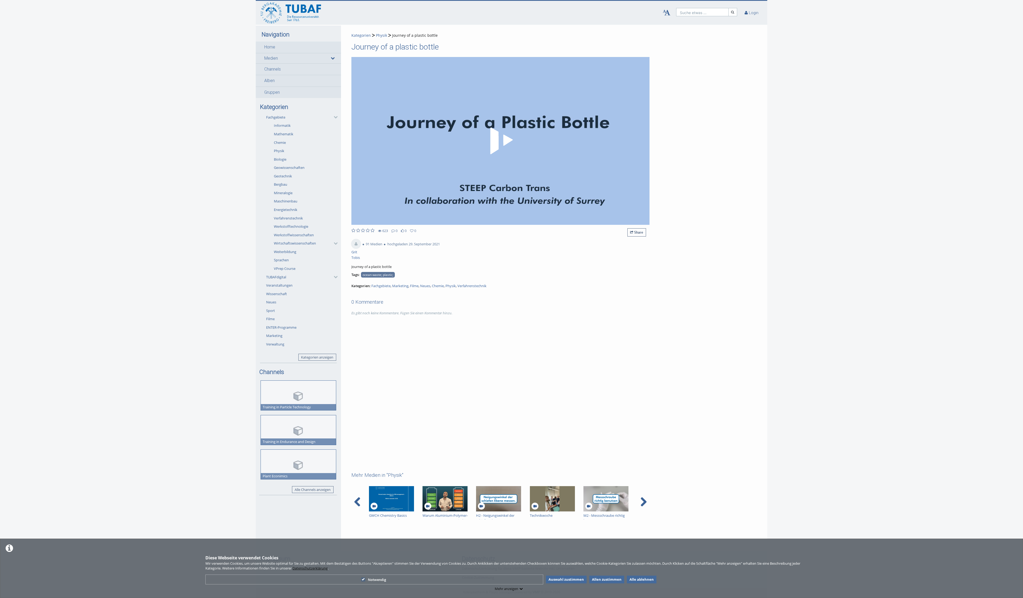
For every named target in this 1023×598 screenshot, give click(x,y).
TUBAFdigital (276, 277)
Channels (272, 69)
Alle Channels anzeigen (313, 489)
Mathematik (283, 134)
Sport (270, 310)
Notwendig (377, 579)
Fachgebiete (275, 117)
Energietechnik (285, 209)
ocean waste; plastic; (378, 274)
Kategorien (361, 35)
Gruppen (272, 92)
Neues (271, 302)
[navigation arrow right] (643, 501)
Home (269, 47)
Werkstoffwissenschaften (294, 235)
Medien (271, 58)
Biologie (280, 159)
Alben (269, 80)
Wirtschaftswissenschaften (295, 243)
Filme (270, 318)
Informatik (282, 125)
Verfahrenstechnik (288, 218)
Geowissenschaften (289, 167)
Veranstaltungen (279, 285)
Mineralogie (283, 192)
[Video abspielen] (500, 141)
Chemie (280, 142)
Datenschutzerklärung (310, 568)
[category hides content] (334, 117)
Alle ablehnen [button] (642, 579)
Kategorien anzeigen (317, 357)
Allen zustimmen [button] (607, 579)
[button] (298, 47)
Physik (279, 150)
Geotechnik (283, 176)
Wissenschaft (276, 293)
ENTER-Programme (281, 327)
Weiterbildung (285, 251)
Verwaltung (275, 344)
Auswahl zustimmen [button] (566, 579)
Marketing (274, 335)
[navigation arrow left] (357, 501)
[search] (702, 12)
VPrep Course (284, 268)
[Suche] (732, 12)
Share (638, 232)
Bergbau (280, 184)
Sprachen (281, 260)
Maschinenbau (285, 201)
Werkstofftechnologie (291, 226)
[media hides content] (332, 58)
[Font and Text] (666, 12)
